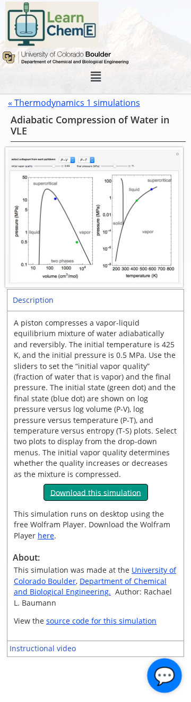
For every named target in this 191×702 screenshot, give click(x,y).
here (46, 535)
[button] (95, 77)
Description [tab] (33, 300)
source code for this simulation (101, 621)
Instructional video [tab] (43, 648)
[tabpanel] (95, 476)
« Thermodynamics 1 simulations (74, 103)
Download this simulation (95, 492)
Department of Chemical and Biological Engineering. (90, 586)
